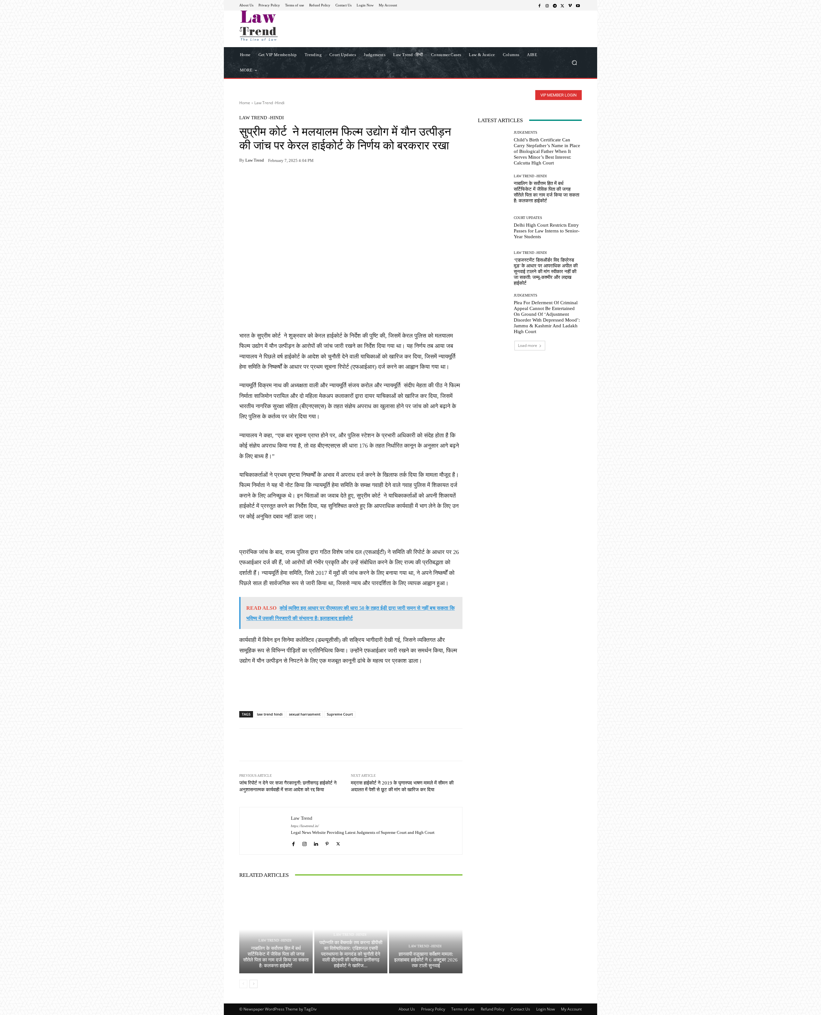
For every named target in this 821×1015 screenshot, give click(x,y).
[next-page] (254, 984)
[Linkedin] (315, 842)
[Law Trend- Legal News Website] (285, 26)
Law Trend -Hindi (269, 102)
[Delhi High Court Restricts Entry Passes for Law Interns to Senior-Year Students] (493, 227)
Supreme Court (340, 714)
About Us (407, 1009)
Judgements (525, 132)
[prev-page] (243, 984)
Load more (527, 345)
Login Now (545, 1009)
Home (244, 102)
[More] (319, 180)
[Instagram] (547, 5)
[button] (574, 62)
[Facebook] (539, 5)
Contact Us (520, 1009)
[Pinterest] (304, 180)
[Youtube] (578, 5)
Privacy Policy (433, 1009)
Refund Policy (492, 1009)
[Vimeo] (570, 5)
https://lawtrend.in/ (305, 826)
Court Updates (528, 218)
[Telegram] (555, 5)
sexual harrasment (304, 714)
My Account (571, 1009)
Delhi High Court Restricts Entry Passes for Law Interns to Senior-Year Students (547, 230)
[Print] (290, 180)
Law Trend (254, 160)
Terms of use (463, 1009)
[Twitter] (562, 5)
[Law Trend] (265, 831)
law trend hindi (270, 714)
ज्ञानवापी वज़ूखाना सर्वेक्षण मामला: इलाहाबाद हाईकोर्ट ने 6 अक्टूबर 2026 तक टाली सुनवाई (426, 960)
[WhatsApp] (260, 180)
